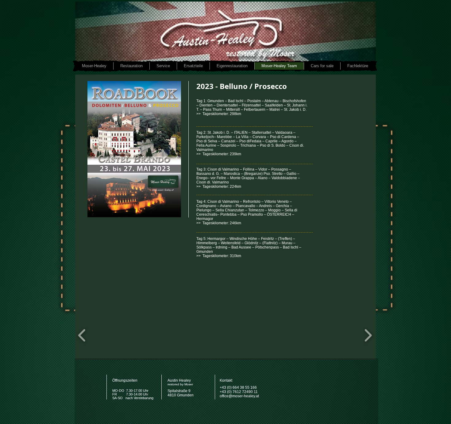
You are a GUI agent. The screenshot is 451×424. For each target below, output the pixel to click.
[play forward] (368, 335)
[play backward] (82, 335)
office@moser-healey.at (239, 396)
